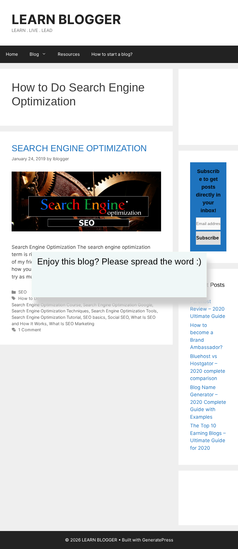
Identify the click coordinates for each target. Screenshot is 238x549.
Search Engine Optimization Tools (124, 310)
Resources (69, 54)
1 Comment (29, 329)
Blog (34, 54)
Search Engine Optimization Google (117, 304)
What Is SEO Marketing (71, 323)
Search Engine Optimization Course (46, 304)
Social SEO (118, 317)
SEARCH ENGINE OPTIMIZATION (79, 148)
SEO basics (94, 317)
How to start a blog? (112, 54)
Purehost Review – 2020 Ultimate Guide (207, 308)
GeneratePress (157, 540)
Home (12, 54)
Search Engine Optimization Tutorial (46, 317)
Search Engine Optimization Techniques (50, 310)
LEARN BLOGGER (66, 19)
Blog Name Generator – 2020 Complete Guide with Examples (208, 402)
